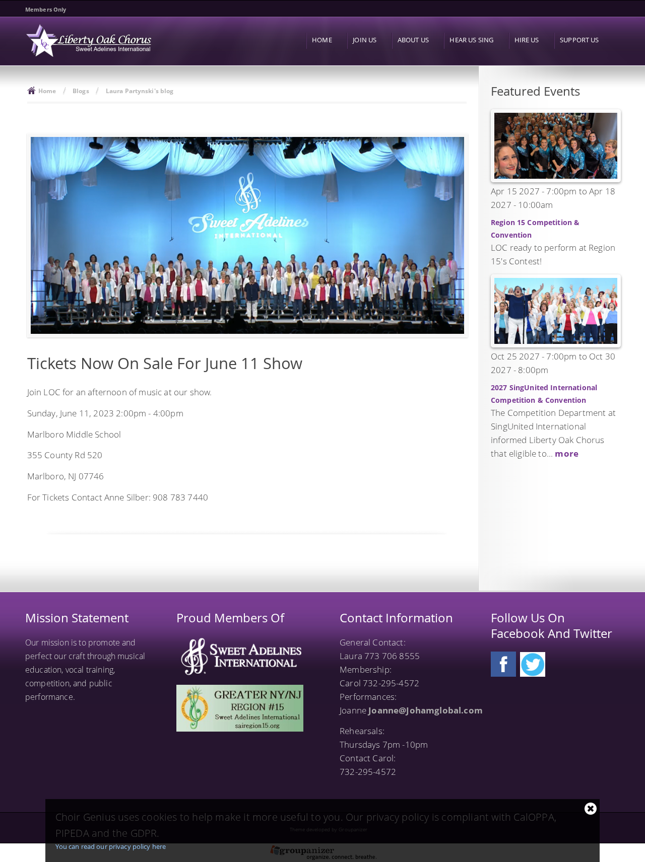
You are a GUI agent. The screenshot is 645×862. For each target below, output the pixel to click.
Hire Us (526, 39)
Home (322, 39)
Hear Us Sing (471, 39)
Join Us (364, 39)
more (566, 453)
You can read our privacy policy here (110, 846)
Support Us (579, 39)
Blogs (81, 91)
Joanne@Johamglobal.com (425, 710)
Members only (45, 9)
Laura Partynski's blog (140, 91)
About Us (413, 39)
